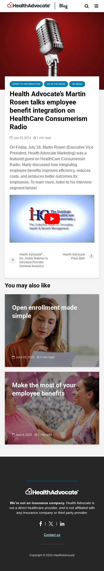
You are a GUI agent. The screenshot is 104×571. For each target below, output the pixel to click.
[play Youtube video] (52, 219)
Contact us (52, 535)
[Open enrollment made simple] (52, 330)
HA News (77, 84)
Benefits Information (26, 84)
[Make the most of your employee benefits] (52, 407)
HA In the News (56, 84)
